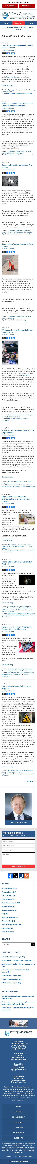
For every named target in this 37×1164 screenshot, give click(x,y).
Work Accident (24, 90)
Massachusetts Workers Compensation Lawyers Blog (18, 965)
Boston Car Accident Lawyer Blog (13, 957)
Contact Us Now (18, 866)
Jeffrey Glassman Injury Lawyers (23, 1156)
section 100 (11, 674)
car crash (8, 234)
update (32, 155)
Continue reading (7, 85)
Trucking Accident (6, 546)
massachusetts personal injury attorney (24, 613)
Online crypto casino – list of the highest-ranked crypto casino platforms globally (18, 1003)
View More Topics (8, 932)
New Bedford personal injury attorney (18, 615)
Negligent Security (15, 90)
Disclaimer (18, 1122)
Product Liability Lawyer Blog (12, 979)
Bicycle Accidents (9, 910)
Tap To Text (26, 6)
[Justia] (21, 875)
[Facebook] (10, 875)
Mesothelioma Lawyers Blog (11, 975)
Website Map (18, 1133)
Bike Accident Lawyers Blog (11, 983)
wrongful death (8, 91)
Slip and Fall (9, 772)
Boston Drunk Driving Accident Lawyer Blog (17, 960)
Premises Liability (11, 609)
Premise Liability (28, 669)
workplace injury (8, 551)
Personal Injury (12, 232)
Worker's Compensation (13, 416)
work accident (28, 234)
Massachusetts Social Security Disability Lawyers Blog (15, 971)
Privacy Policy (18, 1117)
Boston (8, 672)
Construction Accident (21, 151)
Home (6, 23)
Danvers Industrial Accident (21, 155)
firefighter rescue (21, 672)
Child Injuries (8, 899)
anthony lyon (9, 155)
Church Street (10, 613)
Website (18, 1112)
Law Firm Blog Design (18, 1161)
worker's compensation (29, 486)
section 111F (18, 674)
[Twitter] (15, 875)
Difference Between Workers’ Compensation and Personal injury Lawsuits (17, 499)
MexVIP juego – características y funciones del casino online (17, 1009)
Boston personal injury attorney (14, 484)
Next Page (30, 781)
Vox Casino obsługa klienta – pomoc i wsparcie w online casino (18, 997)
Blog (9, 90)
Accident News (11, 151)
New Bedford (5, 615)
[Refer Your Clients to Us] (18, 1023)
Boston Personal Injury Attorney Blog (19, 15)
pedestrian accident (17, 234)
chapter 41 (13, 672)
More (31, 23)
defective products (10, 917)
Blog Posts (18, 1138)
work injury (23, 320)
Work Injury (32, 90)
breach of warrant (10, 93)
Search (33, 944)
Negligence (19, 93)
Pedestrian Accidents (12, 608)
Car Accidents (19, 230)
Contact (18, 23)
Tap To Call (10, 6)
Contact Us (18, 1127)
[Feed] (26, 875)
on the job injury (10, 418)
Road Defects (19, 232)
